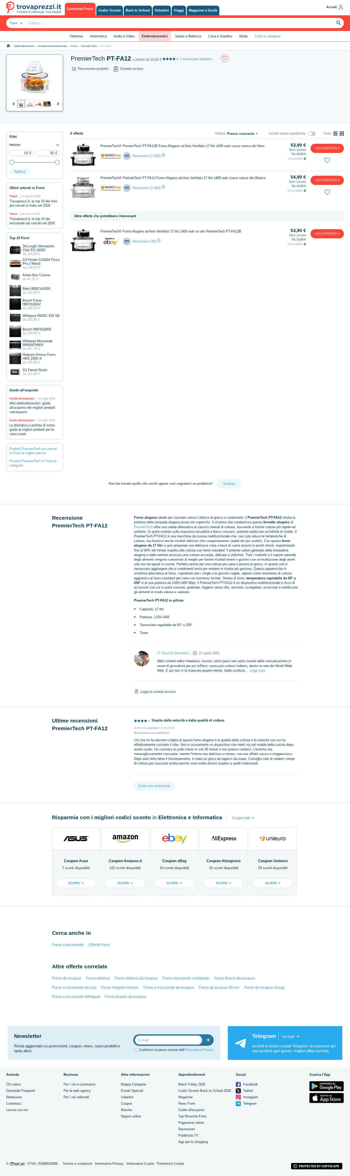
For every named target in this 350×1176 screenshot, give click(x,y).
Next (57, 104)
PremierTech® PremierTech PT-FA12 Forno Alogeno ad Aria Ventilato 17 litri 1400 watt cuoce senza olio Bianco (182, 178)
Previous (12, 104)
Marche (126, 1110)
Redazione (14, 1097)
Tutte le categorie (268, 36)
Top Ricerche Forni (192, 1116)
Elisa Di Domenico (175, 653)
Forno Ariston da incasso (125, 996)
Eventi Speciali (132, 1091)
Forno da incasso (66, 978)
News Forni (186, 1103)
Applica (19, 171)
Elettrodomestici (24, 46)
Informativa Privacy (199, 1050)
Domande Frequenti (20, 1091)
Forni (74, 46)
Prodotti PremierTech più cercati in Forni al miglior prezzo (33, 451)
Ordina (220, 133)
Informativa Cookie (140, 1164)
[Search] (339, 23)
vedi (326, 148)
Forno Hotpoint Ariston (119, 987)
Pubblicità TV (188, 1135)
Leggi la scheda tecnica (158, 692)
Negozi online (131, 1116)
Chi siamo (13, 1084)
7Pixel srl (17, 1164)
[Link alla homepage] (8, 46)
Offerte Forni (98, 944)
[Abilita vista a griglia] (342, 133)
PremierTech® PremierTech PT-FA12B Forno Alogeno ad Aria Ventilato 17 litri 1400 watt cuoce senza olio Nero (182, 146)
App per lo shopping (193, 1142)
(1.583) (155, 156)
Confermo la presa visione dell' (176, 1050)
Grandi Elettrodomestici (52, 46)
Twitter (247, 1091)
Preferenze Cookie (170, 1164)
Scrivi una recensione (154, 786)
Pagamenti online (191, 1123)
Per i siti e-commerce (79, 1084)
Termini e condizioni (77, 1164)
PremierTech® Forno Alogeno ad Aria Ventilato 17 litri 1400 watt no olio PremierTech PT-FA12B (170, 231)
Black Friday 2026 (191, 1084)
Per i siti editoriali (76, 1097)
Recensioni (186, 1129)
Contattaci (13, 1103)
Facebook (250, 1084)
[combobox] (15, 23)
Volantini (127, 1097)
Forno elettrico (98, 978)
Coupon (126, 1103)
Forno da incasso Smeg (264, 987)
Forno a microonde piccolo (74, 987)
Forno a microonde (68, 944)
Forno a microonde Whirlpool (76, 996)
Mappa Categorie (133, 1084)
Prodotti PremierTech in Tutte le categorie (33, 463)
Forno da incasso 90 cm (219, 987)
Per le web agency (77, 1091)
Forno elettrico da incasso (136, 978)
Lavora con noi (17, 1110)
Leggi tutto (257, 670)
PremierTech (89, 46)
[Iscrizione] (209, 1040)
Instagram (250, 1097)
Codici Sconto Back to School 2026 (204, 1091)
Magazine (185, 1097)
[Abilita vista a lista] (335, 133)
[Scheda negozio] (110, 156)
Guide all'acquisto (191, 1110)
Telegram (249, 1103)
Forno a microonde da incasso (168, 987)
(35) (153, 241)
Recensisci (141, 156)
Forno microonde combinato (185, 978)
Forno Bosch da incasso (234, 978)
